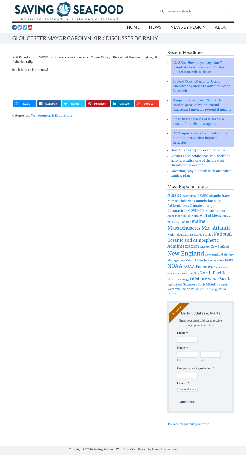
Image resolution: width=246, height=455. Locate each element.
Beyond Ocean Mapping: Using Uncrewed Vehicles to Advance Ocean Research (201, 86)
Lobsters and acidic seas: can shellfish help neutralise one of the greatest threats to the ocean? (200, 160)
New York (218, 260)
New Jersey (205, 260)
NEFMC (205, 246)
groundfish (173, 215)
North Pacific (212, 272)
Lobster (185, 222)
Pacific (224, 278)
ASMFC (202, 196)
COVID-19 (196, 210)
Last (203, 359)
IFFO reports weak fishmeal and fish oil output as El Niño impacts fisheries (201, 137)
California (174, 206)
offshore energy (178, 279)
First (179, 359)
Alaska (174, 195)
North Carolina (190, 273)
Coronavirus (177, 210)
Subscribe (187, 401)
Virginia (223, 284)
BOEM (218, 201)
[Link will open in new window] (14, 27)
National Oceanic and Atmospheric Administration (199, 240)
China (185, 206)
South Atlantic (207, 284)
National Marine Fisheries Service (190, 234)
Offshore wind (204, 278)
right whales (174, 284)
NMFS (229, 260)
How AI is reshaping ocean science (198, 150)
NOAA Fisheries (198, 266)
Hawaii (227, 216)
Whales (196, 289)
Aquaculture (189, 195)
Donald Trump (214, 211)
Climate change (201, 206)
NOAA (174, 266)
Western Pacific (178, 289)
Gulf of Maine (190, 216)
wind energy (209, 289)
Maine (198, 221)
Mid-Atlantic (216, 228)
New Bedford (220, 246)
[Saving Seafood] (69, 20)
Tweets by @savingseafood (188, 424)
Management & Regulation (51, 115)
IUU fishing (173, 222)
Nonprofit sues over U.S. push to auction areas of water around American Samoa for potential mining (202, 104)
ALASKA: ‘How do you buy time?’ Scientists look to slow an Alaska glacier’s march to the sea (198, 67)
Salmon (189, 284)
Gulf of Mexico (212, 216)
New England (185, 253)
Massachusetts (184, 228)
